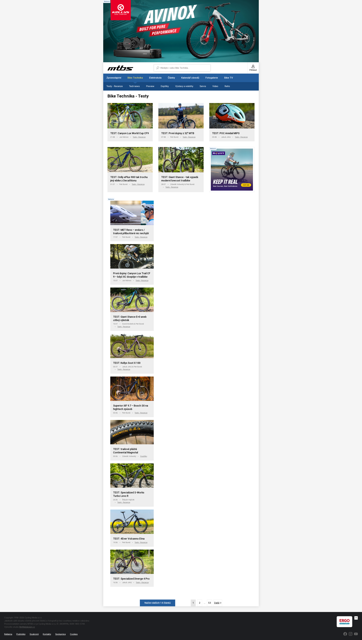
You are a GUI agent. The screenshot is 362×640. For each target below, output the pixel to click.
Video (215, 86)
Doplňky (165, 86)
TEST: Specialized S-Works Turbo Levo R (128, 494)
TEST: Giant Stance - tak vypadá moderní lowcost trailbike (179, 179)
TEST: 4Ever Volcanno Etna (129, 538)
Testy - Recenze (114, 86)
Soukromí (34, 634)
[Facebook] (345, 634)
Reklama (8, 634)
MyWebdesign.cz (27, 627)
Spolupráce (60, 634)
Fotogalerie (211, 77)
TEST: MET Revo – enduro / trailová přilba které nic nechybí (131, 231)
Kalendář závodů (190, 77)
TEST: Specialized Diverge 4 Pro (131, 578)
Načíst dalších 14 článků (158, 602)
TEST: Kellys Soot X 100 (126, 362)
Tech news (134, 86)
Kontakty (47, 634)
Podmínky (20, 634)
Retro (227, 86)
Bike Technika (135, 77)
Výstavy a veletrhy (184, 86)
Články (171, 77)
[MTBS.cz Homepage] (120, 68)
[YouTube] (356, 634)
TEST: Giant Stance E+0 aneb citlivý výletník (129, 318)
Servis (203, 86)
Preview (150, 86)
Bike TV (228, 77)
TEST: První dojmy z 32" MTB (177, 133)
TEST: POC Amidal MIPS (226, 133)
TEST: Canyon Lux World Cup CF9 (129, 133)
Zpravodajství (113, 77)
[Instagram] (350, 634)
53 (209, 602)
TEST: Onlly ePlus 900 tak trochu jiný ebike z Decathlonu (129, 179)
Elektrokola (155, 77)
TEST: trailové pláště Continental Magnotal (125, 451)
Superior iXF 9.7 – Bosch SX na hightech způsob (130, 407)
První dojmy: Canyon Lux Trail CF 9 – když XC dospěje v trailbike (131, 275)
